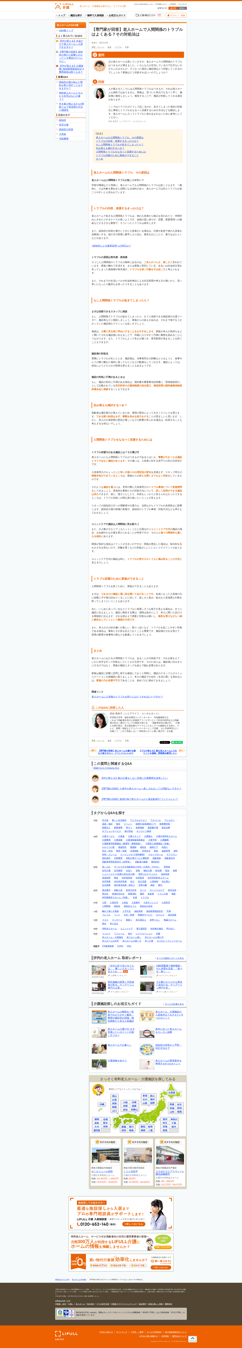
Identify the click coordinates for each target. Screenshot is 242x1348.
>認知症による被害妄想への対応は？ (111, 245)
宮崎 (105, 1127)
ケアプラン (172, 854)
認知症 (117, 906)
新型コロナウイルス (148, 874)
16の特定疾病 (120, 881)
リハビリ (106, 933)
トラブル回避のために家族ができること (117, 155)
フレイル (106, 915)
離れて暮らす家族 (110, 911)
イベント (128, 824)
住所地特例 (127, 878)
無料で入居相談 (95, 15)
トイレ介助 (162, 894)
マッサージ (117, 920)
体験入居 (118, 890)
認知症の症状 (146, 906)
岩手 (179, 1104)
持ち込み (114, 923)
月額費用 (118, 858)
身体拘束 (165, 874)
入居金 (125, 902)
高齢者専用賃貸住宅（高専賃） (117, 862)
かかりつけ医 (108, 847)
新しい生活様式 (119, 820)
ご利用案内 (172, 4)
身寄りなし (155, 920)
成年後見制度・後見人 (124, 885)
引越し (71, 1304)
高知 (124, 1130)
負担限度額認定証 (154, 911)
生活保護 (106, 885)
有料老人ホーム (109, 928)
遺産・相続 (107, 824)
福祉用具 (138, 911)
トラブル (118, 47)
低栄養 (151, 894)
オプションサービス (111, 831)
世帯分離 (143, 885)
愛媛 (124, 1127)
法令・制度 (129, 915)
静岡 (143, 1130)
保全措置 (172, 915)
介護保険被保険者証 (135, 840)
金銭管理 (166, 851)
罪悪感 (167, 867)
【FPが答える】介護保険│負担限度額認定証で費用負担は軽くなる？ (71, 69)
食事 (175, 870)
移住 (118, 824)
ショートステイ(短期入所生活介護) (118, 874)
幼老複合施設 (156, 928)
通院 (142, 894)
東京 (165, 1119)
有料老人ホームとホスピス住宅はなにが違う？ (71, 96)
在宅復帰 (118, 870)
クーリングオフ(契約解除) (132, 854)
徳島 (131, 1130)
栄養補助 (140, 827)
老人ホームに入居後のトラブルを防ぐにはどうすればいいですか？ (127, 696)
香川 (131, 1127)
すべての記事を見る (174, 1004)
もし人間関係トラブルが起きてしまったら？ (120, 144)
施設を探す (76, 15)
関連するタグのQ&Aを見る (106, 768)
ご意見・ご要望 (137, 1332)
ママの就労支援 (102, 1304)
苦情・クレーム (98, 47)
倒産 (173, 894)
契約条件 (106, 858)
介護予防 (152, 840)
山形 (172, 1112)
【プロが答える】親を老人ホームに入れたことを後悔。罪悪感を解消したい (158, 751)
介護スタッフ (134, 836)
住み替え (166, 881)
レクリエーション (144, 933)
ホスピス (160, 915)
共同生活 (146, 851)
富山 (152, 1096)
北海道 (171, 1093)
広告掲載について (161, 4)
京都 (125, 1106)
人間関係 (106, 906)
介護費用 (106, 840)
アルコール (155, 820)
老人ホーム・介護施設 (112, 937)
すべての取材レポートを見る (170, 958)
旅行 (130, 933)
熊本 (105, 1123)
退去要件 (106, 890)
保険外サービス (145, 915)
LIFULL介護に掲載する (148, 1336)
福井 (152, 1099)
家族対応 (122, 847)
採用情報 (165, 1336)
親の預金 (129, 831)
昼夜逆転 (132, 894)
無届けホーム (170, 920)
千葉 (173, 1123)
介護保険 (118, 840)
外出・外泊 (107, 851)
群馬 (165, 1130)
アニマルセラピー (138, 820)
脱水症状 (172, 890)
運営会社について (179, 1336)
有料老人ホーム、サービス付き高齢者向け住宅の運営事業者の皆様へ (120, 1242)
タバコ (143, 890)
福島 (179, 1112)
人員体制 (154, 881)
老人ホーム (80, 1304)
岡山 (114, 1096)
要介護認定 (141, 928)
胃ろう (129, 827)
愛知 (143, 1127)
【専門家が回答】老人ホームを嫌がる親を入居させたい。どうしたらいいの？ (117, 751)
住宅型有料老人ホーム (158, 878)
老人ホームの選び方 (154, 937)
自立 (132, 881)
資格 (138, 870)
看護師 (133, 847)
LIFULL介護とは (106, 1332)
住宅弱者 (106, 881)
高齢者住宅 (169, 858)
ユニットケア (126, 928)
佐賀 (105, 1119)
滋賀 (134, 1106)
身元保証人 (141, 920)
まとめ (99, 159)
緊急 (156, 851)
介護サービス (108, 836)
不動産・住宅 (60, 1304)
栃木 (173, 1127)
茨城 (165, 1127)
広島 (114, 1100)
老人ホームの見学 (110, 941)
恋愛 (158, 933)
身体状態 (106, 878)
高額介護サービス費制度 (137, 858)
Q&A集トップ (66, 30)
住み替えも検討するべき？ (110, 148)
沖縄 (102, 1104)
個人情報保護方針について (176, 1332)
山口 (114, 1111)
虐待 (176, 851)
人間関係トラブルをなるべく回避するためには (121, 151)
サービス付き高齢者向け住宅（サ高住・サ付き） (137, 867)
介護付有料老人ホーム (166, 836)
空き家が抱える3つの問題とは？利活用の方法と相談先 (71, 107)
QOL (129, 946)
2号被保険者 (108, 946)
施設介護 (147, 870)
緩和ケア (154, 847)
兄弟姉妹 (134, 851)
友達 (109, 47)
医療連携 (118, 827)
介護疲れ (148, 836)
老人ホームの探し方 (131, 941)
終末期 (158, 870)
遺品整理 (142, 1304)
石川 (145, 1099)
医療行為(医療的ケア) (146, 824)
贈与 (160, 885)
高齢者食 (157, 858)
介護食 (121, 836)
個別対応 (155, 862)
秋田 (179, 1108)
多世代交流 (131, 890)
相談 (152, 885)
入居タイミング (150, 902)
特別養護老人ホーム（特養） (115, 897)
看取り (129, 920)
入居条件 (136, 902)
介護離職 (164, 840)
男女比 (105, 894)
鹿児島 (96, 1130)
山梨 (145, 1103)
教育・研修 (121, 851)
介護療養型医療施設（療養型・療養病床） (122, 843)
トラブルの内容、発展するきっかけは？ (117, 141)
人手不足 (126, 911)
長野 (152, 1103)
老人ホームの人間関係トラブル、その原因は (120, 137)
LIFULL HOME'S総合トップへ (143, 4)
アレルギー (169, 820)
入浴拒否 (166, 902)
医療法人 (106, 827)
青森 (172, 1104)
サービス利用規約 (154, 1332)
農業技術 (168, 1304)
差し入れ (106, 867)
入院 (104, 902)
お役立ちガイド (117, 15)
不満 (127, 47)
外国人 (165, 847)
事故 (116, 878)
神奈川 (173, 1119)
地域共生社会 (118, 894)
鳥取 (114, 1103)
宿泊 (167, 870)
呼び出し (171, 928)
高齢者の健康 (141, 862)
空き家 (105, 820)
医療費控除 (165, 824)
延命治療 (166, 827)
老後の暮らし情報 (155, 1304)
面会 (104, 923)
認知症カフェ (130, 906)
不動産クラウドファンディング (124, 1304)
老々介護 (149, 941)
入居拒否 (114, 902)
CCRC (120, 946)
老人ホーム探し (134, 937)
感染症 (143, 847)
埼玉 (165, 1123)
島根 (114, 1107)
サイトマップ (182, 4)
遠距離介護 (153, 827)
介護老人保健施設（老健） (158, 843)
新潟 (145, 1096)
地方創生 (90, 1304)
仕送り (129, 870)
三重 (150, 1130)
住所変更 (140, 878)
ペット (117, 915)
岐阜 (150, 1127)
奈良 (125, 1110)
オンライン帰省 (143, 831)
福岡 (96, 1119)
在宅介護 (106, 870)
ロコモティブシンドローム (169, 941)
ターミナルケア (157, 890)
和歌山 (134, 1110)
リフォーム (119, 933)
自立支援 (142, 881)
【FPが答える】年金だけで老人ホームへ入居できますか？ (71, 44)
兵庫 (134, 1102)
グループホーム (155, 854)
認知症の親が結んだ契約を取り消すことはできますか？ (71, 85)
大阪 (125, 1102)
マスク (105, 920)
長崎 (96, 1123)
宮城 (172, 1108)
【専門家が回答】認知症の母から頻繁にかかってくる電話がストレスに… (71, 56)
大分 (96, 1127)
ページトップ (192, 1341)
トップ (61, 15)
